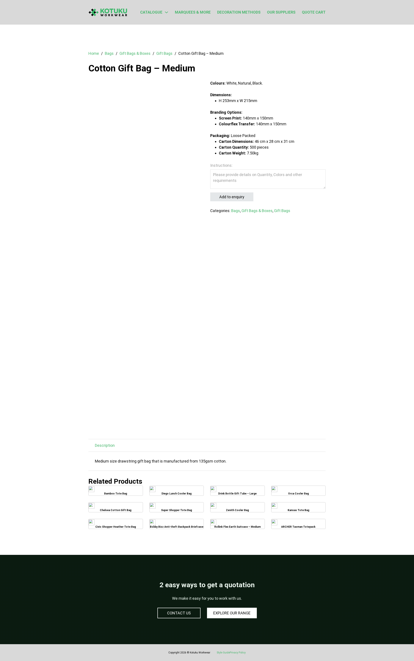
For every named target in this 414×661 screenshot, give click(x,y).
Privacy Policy (238, 652)
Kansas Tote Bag (298, 509)
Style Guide (223, 652)
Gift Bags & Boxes (135, 53)
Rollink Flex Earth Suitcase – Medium (237, 525)
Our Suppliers (281, 12)
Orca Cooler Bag (298, 492)
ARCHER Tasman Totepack (298, 525)
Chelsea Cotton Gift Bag (115, 509)
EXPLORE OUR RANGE (232, 613)
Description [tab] (105, 445)
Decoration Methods (238, 12)
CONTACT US (179, 613)
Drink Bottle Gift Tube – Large (237, 492)
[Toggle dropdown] (166, 12)
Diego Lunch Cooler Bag (176, 492)
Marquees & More (193, 12)
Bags (109, 53)
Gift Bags (164, 53)
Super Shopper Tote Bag (176, 509)
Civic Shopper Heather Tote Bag (116, 525)
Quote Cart (314, 12)
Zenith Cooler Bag (237, 509)
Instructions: (221, 165)
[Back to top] (398, 648)
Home (93, 53)
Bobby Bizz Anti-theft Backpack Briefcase (176, 525)
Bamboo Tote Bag (115, 492)
